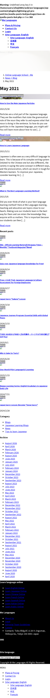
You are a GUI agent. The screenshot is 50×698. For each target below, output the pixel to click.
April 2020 (10, 576)
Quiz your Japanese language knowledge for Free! (22, 263)
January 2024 (11, 471)
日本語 (13, 40)
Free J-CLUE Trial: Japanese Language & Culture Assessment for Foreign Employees (21, 281)
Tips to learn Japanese (16, 431)
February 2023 (12, 502)
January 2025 (11, 461)
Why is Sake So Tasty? (9, 353)
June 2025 (10, 458)
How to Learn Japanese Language (14, 145)
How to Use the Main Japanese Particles (17, 103)
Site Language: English (22, 37)
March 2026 (10, 449)
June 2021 (10, 551)
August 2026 (11, 443)
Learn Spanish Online (15, 600)
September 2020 (13, 567)
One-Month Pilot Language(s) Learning (17, 369)
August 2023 (11, 483)
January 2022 (11, 533)
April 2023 (10, 495)
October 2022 (11, 511)
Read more (5, 134)
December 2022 (12, 505)
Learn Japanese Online (16, 591)
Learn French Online (14, 597)
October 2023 (11, 477)
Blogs (8, 422)
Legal (7, 621)
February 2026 (12, 452)
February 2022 (12, 529)
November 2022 (12, 508)
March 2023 (10, 498)
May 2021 (9, 554)
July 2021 (9, 548)
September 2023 (13, 480)
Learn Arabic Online (14, 606)
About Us (9, 618)
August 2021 (11, 545)
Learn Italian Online (14, 603)
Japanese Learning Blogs (17, 425)
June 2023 (10, 489)
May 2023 (9, 492)
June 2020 (10, 573)
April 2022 (10, 523)
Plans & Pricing (12, 672)
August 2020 (11, 570)
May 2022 (9, 520)
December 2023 (12, 474)
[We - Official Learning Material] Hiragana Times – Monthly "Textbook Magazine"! (21, 246)
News (7, 428)
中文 (12, 43)
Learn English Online (14, 587)
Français (14, 47)
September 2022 (13, 514)
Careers (8, 627)
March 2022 (10, 526)
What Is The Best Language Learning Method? (20, 191)
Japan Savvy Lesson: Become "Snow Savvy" (19, 405)
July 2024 (9, 464)
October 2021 (11, 539)
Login (8, 678)
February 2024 (12, 468)
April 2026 (10, 446)
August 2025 (11, 455)
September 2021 (13, 542)
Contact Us (10, 675)
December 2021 (12, 536)
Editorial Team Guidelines (17, 624)
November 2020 (12, 560)
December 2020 (12, 557)
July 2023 (9, 486)
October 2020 (11, 563)
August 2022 (11, 517)
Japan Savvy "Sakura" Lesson (13, 299)
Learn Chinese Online (15, 594)
